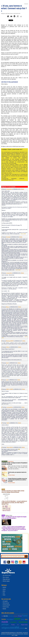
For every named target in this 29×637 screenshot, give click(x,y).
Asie (2, 616)
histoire (4, 619)
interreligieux (10, 619)
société (14, 627)
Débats (4, 591)
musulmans (23, 622)
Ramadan (4, 608)
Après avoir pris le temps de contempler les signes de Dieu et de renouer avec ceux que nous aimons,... (17, 467)
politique (5, 624)
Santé (4, 593)
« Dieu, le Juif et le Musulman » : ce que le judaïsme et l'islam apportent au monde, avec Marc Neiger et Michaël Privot (14, 502)
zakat (26, 628)
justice (22, 619)
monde (5, 621)
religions (6, 627)
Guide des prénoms (6, 604)
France (24, 615)
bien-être (6, 616)
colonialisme (10, 616)
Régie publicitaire (6, 579)
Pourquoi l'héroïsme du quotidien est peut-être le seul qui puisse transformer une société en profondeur (17, 480)
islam (17, 618)
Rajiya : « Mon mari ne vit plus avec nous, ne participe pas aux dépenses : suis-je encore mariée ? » (14, 530)
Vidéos (4, 594)
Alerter (22, 189)
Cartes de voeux (6, 606)
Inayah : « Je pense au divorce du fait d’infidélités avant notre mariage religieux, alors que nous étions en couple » (13, 527)
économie (16, 616)
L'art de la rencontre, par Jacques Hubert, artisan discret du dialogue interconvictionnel (13, 491)
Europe (20, 616)
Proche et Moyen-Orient (19, 624)
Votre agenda (5, 601)
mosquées (13, 622)
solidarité (21, 628)
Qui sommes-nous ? (7, 575)
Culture (4, 589)
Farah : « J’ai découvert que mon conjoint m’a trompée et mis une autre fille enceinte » (14, 517)
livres (26, 619)
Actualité (4, 587)
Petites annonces (6, 603)
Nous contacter (6, 577)
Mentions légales (6, 581)
